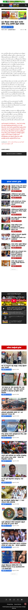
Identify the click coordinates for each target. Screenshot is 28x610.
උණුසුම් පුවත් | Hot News (7, 27)
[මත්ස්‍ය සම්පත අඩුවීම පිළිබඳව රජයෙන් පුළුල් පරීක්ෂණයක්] (5, 246)
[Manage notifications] (25, 604)
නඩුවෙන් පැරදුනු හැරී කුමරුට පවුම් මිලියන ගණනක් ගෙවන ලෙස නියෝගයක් (18, 187)
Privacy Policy (10, 604)
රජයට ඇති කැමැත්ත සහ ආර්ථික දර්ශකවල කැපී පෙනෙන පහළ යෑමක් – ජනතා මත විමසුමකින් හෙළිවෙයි (13, 457)
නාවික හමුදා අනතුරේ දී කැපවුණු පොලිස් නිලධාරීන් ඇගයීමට (17, 262)
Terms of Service (17, 604)
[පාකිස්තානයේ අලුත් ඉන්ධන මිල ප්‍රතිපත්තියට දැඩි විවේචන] (5, 196)
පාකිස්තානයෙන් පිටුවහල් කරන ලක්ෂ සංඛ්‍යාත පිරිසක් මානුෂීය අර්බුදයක (19, 211)
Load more (13, 269)
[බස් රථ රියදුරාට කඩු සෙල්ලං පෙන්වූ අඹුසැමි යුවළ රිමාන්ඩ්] (14, 357)
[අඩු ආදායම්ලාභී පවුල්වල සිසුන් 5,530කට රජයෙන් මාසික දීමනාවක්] (14, 492)
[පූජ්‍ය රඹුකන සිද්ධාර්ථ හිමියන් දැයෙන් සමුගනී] (5, 220)
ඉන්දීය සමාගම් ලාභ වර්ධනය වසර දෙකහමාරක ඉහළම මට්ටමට (18, 203)
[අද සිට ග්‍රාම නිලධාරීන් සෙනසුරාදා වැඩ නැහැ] (14, 470)
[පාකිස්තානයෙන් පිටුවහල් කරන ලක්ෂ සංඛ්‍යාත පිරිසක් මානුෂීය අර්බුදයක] (5, 211)
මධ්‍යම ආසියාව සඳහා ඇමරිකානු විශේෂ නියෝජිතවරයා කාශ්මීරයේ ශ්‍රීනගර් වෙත (17, 227)
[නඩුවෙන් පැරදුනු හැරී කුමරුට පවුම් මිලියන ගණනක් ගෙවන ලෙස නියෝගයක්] (5, 188)
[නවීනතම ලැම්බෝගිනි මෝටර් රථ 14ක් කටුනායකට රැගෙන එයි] (14, 404)
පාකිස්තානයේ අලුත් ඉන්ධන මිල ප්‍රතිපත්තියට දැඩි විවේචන (14, 9)
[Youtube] (21, 599)
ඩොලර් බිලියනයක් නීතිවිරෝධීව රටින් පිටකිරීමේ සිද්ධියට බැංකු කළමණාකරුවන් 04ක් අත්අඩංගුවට (12, 566)
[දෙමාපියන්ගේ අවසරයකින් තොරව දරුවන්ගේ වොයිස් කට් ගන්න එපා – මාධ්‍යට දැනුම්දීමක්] (14, 535)
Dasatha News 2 (12, 29)
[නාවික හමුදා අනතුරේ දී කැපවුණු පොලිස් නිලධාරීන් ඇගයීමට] (5, 263)
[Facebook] (6, 599)
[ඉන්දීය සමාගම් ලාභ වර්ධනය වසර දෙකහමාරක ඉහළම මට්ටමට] (5, 203)
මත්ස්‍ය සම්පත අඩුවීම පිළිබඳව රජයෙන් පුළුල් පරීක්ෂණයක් (18, 244)
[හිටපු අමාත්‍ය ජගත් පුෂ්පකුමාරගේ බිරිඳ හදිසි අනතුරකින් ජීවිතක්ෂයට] (14, 425)
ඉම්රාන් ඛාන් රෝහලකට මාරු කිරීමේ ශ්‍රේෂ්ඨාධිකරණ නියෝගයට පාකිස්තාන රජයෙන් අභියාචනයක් (18, 254)
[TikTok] (14, 599)
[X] (17, 599)
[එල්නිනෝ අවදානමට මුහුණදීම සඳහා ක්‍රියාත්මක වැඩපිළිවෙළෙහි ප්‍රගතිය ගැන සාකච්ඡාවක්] (5, 236)
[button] (2, 5)
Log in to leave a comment (14, 153)
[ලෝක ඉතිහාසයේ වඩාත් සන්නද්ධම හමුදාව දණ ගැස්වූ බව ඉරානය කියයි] (14, 514)
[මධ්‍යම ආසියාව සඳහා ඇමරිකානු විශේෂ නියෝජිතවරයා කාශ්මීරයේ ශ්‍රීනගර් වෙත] (5, 227)
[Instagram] (10, 599)
